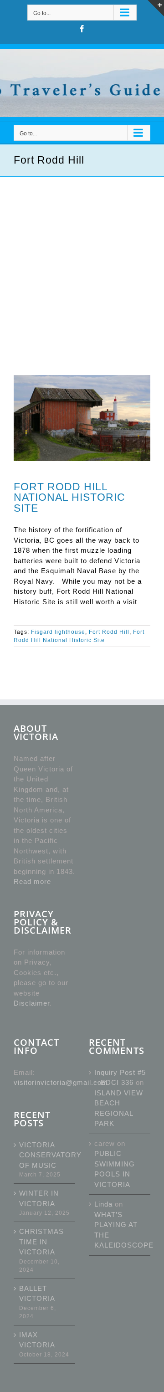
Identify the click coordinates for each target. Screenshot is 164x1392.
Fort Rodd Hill (109, 632)
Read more (32, 881)
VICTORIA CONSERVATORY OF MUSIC (45, 1155)
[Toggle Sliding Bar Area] (156, 8)
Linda (103, 1204)
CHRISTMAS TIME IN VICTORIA (41, 1242)
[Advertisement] (82, 263)
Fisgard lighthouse (58, 632)
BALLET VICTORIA (37, 1293)
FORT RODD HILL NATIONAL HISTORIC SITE (69, 497)
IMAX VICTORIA (37, 1340)
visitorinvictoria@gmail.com (61, 1082)
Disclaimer (32, 1003)
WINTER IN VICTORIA (39, 1198)
